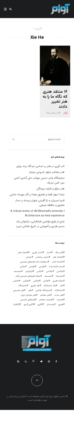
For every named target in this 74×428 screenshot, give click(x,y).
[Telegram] (41, 361)
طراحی (32, 266)
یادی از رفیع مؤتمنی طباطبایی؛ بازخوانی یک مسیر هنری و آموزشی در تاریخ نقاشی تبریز (40, 224)
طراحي (42, 266)
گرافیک (16, 304)
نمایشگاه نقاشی (43, 290)
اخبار (48, 252)
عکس (39, 271)
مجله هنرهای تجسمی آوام (28, 276)
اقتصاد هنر (23, 252)
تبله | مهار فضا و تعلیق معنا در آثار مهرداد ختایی (37, 194)
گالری (40, 304)
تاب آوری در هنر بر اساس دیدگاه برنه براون (40, 166)
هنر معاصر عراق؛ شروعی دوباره (47, 172)
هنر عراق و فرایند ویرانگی (50, 189)
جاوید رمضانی (42, 257)
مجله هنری (58, 281)
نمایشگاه (59, 290)
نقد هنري (35, 285)
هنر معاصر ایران (28, 295)
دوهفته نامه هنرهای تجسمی (34, 262)
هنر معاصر (45, 295)
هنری (60, 304)
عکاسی (60, 271)
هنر (29, 290)
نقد (61, 285)
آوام (65, 113)
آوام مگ (59, 252)
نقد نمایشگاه (50, 285)
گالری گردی (29, 304)
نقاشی (36, 281)
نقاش (46, 281)
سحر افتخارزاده (56, 266)
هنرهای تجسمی (27, 299)
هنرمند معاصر (46, 299)
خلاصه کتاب (57, 262)
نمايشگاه (22, 285)
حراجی (29, 257)
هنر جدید (58, 295)
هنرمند (60, 299)
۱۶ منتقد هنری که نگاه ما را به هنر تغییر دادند (55, 99)
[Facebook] (56, 361)
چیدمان (50, 304)
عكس (22, 266)
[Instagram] (49, 361)
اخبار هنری (37, 252)
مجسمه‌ (48, 276)
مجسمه (17, 271)
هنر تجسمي (18, 290)
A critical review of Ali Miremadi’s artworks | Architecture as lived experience (37, 213)
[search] (14, 139)
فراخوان (29, 271)
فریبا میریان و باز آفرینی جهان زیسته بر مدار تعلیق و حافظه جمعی (40, 202)
